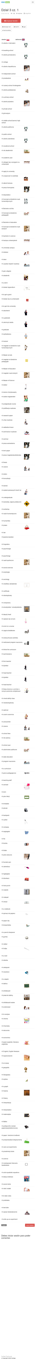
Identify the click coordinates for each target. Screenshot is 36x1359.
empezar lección (12, 21)
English (4, 1225)
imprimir (17, 26)
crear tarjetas (30, 1225)
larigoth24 (28, 13)
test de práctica (7, 30)
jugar (24, 26)
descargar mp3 (7, 26)
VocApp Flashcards (6, 1356)
